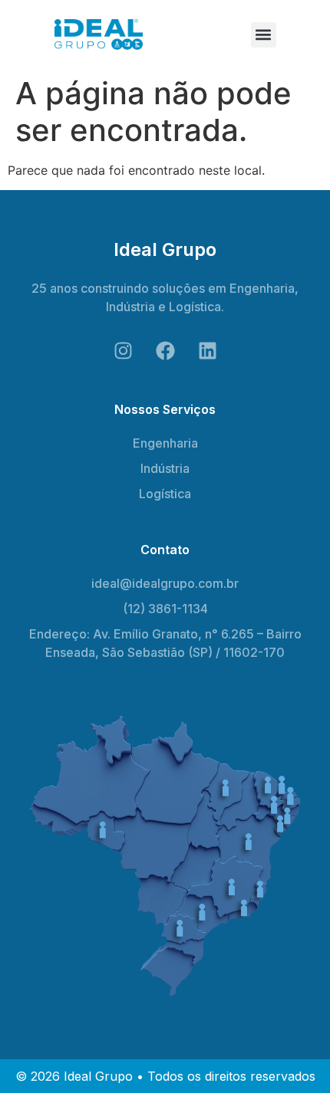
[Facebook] (165, 350)
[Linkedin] (207, 350)
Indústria (165, 468)
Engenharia (165, 443)
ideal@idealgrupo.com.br (165, 583)
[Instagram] (123, 350)
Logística (165, 493)
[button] (263, 35)
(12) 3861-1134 (165, 608)
